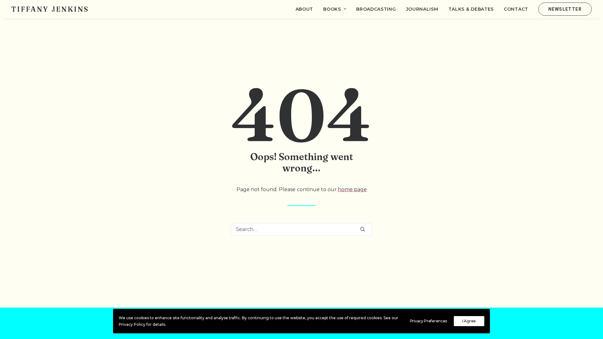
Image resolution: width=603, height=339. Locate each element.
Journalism (422, 9)
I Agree (469, 321)
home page (352, 189)
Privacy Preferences (428, 321)
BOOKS (332, 9)
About (304, 9)
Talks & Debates (471, 9)
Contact (516, 9)
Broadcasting (376, 9)
